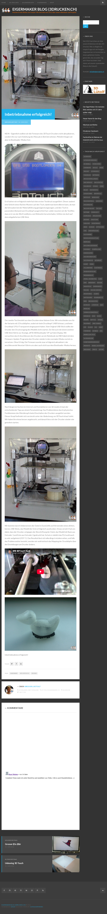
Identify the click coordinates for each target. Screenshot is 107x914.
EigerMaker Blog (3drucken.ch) (44, 9)
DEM (85, 301)
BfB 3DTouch (24, 673)
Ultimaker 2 (95, 171)
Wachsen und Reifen (90, 125)
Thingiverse (97, 164)
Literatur (95, 304)
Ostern (100, 319)
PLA (96, 327)
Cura (101, 186)
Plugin (90, 327)
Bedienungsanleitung (91, 238)
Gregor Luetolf (11, 122)
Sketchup (87, 197)
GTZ (85, 327)
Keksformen (96, 223)
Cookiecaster (88, 253)
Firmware (87, 331)
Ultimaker (87, 156)
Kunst (86, 264)
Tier (85, 230)
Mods (101, 167)
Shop (52, 2)
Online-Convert (96, 290)
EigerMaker (42, 2)
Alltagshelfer (88, 338)
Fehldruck (87, 186)
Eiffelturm (100, 227)
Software (96, 175)
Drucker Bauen (89, 208)
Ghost (13, 907)
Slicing (101, 349)
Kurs (100, 278)
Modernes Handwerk (90, 131)
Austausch (87, 215)
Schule (95, 167)
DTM (85, 282)
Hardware (13, 673)
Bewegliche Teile (89, 334)
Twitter (22, 692)
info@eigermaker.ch (97, 72)
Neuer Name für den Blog (92, 118)
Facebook (66, 690)
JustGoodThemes (36, 907)
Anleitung (94, 219)
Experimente (97, 286)
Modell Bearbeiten (90, 278)
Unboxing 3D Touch (14, 863)
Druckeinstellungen (91, 178)
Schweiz (95, 331)
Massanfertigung (90, 271)
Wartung (87, 241)
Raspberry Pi (98, 297)
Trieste (86, 319)
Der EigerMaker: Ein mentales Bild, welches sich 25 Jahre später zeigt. (93, 109)
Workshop (95, 197)
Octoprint (98, 260)
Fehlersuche (88, 204)
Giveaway (87, 249)
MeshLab (87, 308)
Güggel (95, 186)
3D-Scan (91, 227)
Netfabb (86, 212)
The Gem (99, 208)
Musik (99, 316)
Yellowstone (88, 267)
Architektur (98, 182)
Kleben (96, 293)
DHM (93, 316)
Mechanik (87, 349)
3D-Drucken (14, 2)
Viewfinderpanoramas (91, 342)
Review (34, 673)
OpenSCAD (87, 316)
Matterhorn (88, 297)
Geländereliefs (28, 2)
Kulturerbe (88, 234)
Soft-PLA (93, 319)
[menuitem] (4, 2)
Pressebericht (88, 275)
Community (95, 212)
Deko (85, 227)
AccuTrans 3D (88, 260)
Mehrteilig (97, 193)
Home (4, 2)
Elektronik (98, 267)
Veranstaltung (94, 230)
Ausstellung (96, 249)
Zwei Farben (97, 323)
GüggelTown (88, 193)
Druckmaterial (89, 201)
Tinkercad (87, 175)
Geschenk (99, 201)
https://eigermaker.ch (50, 690)
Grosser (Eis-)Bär (13, 844)
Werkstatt (92, 282)
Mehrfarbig (88, 293)
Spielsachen (97, 215)
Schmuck (87, 304)
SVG (101, 331)
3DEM (100, 327)
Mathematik (94, 190)
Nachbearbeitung (90, 256)
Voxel (92, 264)
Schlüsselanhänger (90, 245)
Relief (86, 190)
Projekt (86, 171)
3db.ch (94, 349)
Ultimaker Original (90, 160)
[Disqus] (40, 743)
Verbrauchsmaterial (91, 312)
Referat (86, 219)
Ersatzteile (87, 286)
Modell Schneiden (98, 345)
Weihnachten (93, 301)
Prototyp (87, 345)
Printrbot (87, 323)
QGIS (101, 304)
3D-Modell (87, 164)
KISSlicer (87, 223)
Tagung (86, 290)
